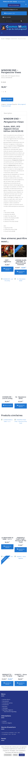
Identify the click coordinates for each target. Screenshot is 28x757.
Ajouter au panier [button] (8, 269)
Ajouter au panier (7, 99)
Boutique (4, 706)
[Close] (25, 4)
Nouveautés (5, 701)
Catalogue (7, 38)
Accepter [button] (22, 754)
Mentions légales (7, 723)
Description (8, 113)
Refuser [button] (15, 754)
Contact (4, 721)
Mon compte (7, 17)
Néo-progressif (22, 104)
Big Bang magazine (7, 710)
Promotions (5, 704)
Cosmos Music (6, 699)
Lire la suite (8, 405)
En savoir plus (8, 754)
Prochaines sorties (7, 703)
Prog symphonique (6, 106)
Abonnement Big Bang (10, 711)
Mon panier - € (10, 13)
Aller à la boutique (14, 5)
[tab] (8, 113)
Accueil (2, 38)
